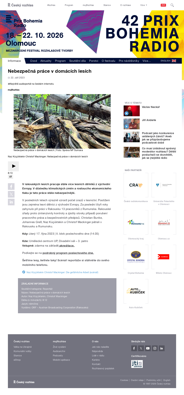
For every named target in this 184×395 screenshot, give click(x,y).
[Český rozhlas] (20, 5)
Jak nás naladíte (100, 347)
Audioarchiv (59, 351)
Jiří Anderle (149, 120)
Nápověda (97, 351)
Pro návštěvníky (129, 60)
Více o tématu (133, 103)
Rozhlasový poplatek (103, 368)
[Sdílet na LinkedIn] (11, 202)
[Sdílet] (10, 177)
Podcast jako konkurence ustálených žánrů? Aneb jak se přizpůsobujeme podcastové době (158, 138)
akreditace (66, 245)
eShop (17, 360)
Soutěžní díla (77, 60)
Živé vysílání (59, 347)
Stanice (107, 5)
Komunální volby (22, 351)
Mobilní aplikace (61, 360)
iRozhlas (51, 5)
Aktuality (45, 60)
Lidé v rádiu (98, 355)
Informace (14, 60)
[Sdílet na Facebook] (11, 186)
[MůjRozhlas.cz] (13, 90)
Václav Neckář (151, 106)
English (166, 380)
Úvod (33, 60)
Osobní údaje (137, 380)
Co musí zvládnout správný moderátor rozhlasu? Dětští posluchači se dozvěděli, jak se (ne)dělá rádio (159, 153)
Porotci (93, 60)
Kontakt (96, 364)
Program (69, 5)
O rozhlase (125, 5)
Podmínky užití (153, 380)
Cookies (124, 380)
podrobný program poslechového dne (68, 253)
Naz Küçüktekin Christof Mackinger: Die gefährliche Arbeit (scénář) (62, 272)
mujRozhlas (88, 5)
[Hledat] (172, 5)
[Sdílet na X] (11, 194)
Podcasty (58, 355)
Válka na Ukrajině (23, 347)
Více (147, 60)
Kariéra (95, 360)
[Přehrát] (13, 166)
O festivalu (108, 60)
